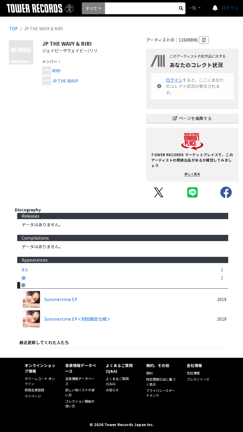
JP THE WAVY (65, 81)
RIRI (56, 71)
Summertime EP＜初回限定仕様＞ (77, 319)
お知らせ (112, 389)
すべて (91, 8)
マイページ (33, 396)
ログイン (230, 8)
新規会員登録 (34, 389)
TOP (13, 28)
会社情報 (193, 373)
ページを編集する (195, 118)
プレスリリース (198, 379)
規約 (149, 373)
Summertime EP (60, 299)
